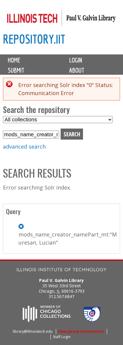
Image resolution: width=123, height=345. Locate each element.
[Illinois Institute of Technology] (61, 270)
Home (14, 60)
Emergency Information (81, 331)
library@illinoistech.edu (33, 331)
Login (75, 60)
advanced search (24, 146)
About (76, 70)
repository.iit (34, 39)
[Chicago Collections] (46, 320)
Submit (16, 70)
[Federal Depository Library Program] (92, 320)
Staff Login (61, 336)
